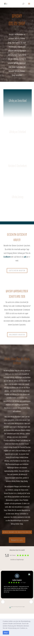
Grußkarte (6, 257)
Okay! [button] (6, 632)
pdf (25, 257)
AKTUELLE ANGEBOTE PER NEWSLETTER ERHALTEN (17, 532)
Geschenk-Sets (24, 461)
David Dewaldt (17, 580)
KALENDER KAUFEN (17, 334)
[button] (28, 628)
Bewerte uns (17, 540)
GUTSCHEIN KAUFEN (17, 270)
